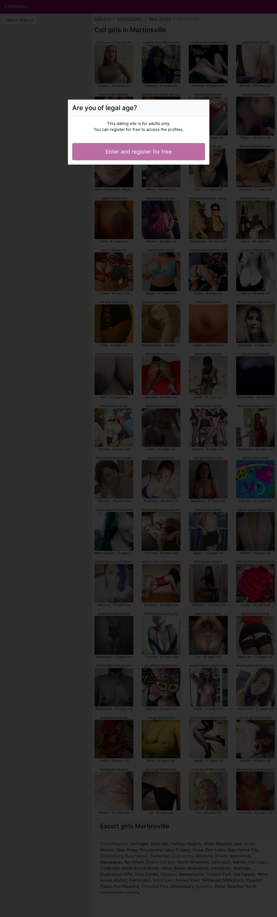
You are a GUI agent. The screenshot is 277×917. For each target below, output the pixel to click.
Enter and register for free (138, 151)
